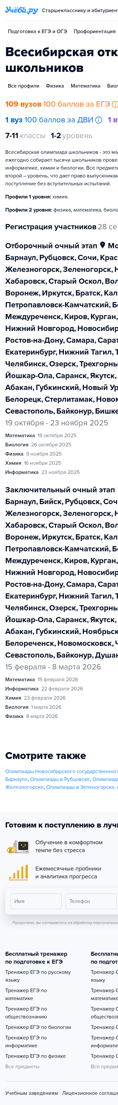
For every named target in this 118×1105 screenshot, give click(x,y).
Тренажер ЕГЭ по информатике (26, 1041)
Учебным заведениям (31, 1093)
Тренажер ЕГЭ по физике (35, 1056)
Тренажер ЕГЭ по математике (26, 994)
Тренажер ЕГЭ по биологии (38, 1027)
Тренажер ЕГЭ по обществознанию (26, 1013)
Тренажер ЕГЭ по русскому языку (38, 976)
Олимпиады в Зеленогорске (80, 787)
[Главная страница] (21, 10)
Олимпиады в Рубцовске (60, 779)
